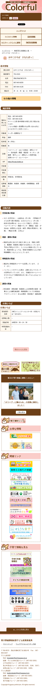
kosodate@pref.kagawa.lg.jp (17, 658)
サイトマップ (8, 644)
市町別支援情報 (31, 43)
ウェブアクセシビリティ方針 (26, 644)
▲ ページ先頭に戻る (21, 629)
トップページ (21, 31)
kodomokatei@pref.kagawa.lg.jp (18, 673)
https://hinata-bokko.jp (15, 162)
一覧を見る (21, 412)
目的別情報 (31, 37)
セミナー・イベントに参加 (10, 43)
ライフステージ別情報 (11, 36)
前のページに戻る (21, 349)
